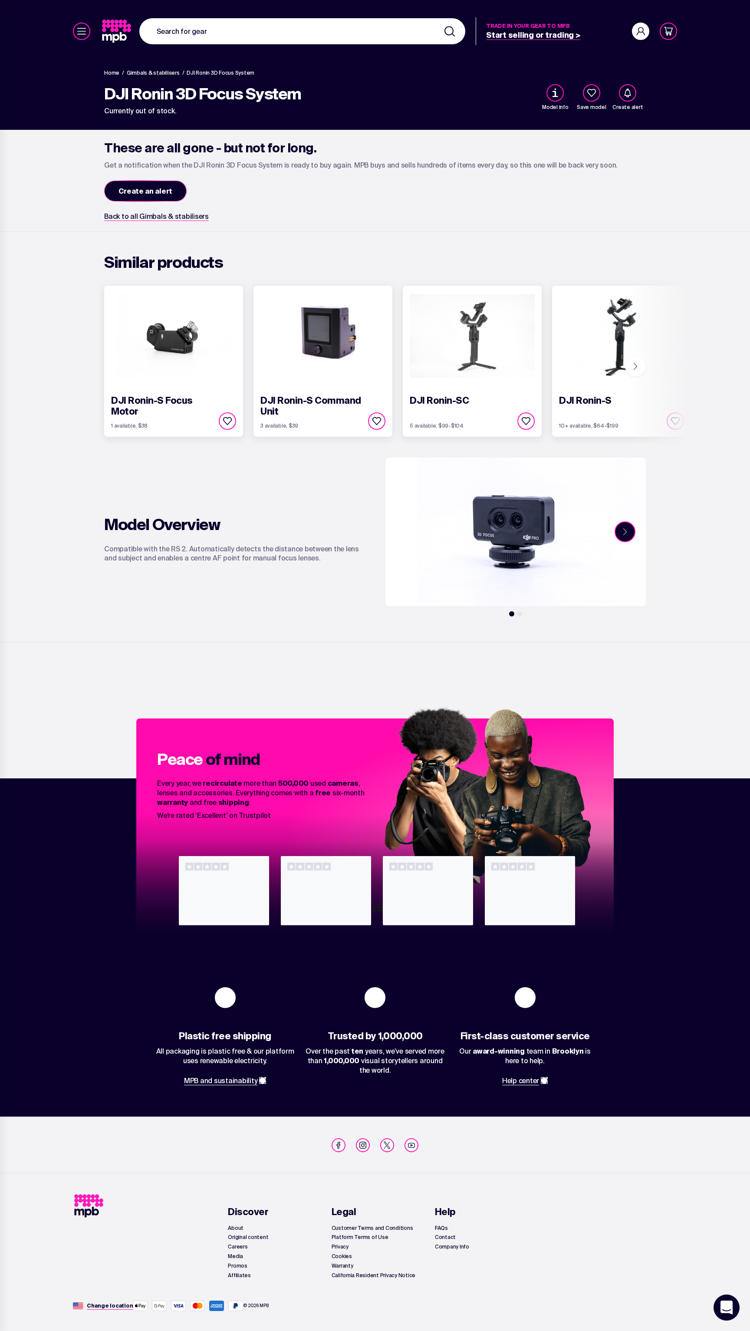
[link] (117, 31)
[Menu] (81, 31)
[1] (511, 613)
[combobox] (302, 31)
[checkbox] (591, 93)
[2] (519, 613)
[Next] (635, 366)
